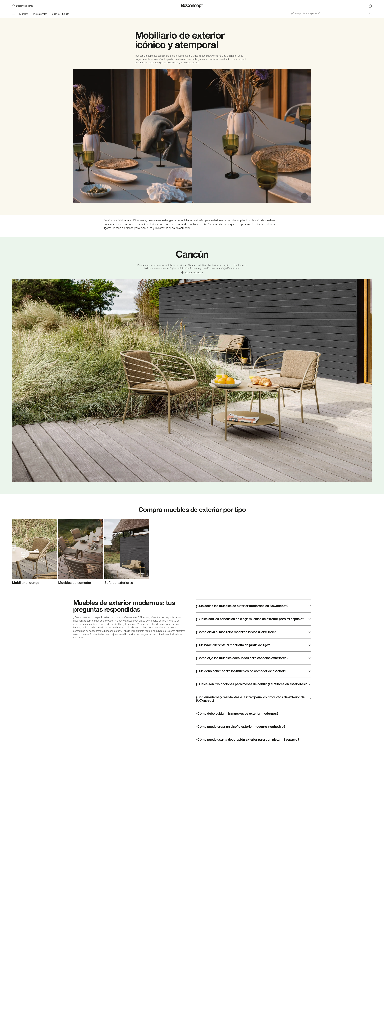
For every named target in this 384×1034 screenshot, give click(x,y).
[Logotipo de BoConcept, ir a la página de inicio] (192, 6)
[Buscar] (370, 13)
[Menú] (13, 14)
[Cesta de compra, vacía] (370, 6)
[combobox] (331, 13)
